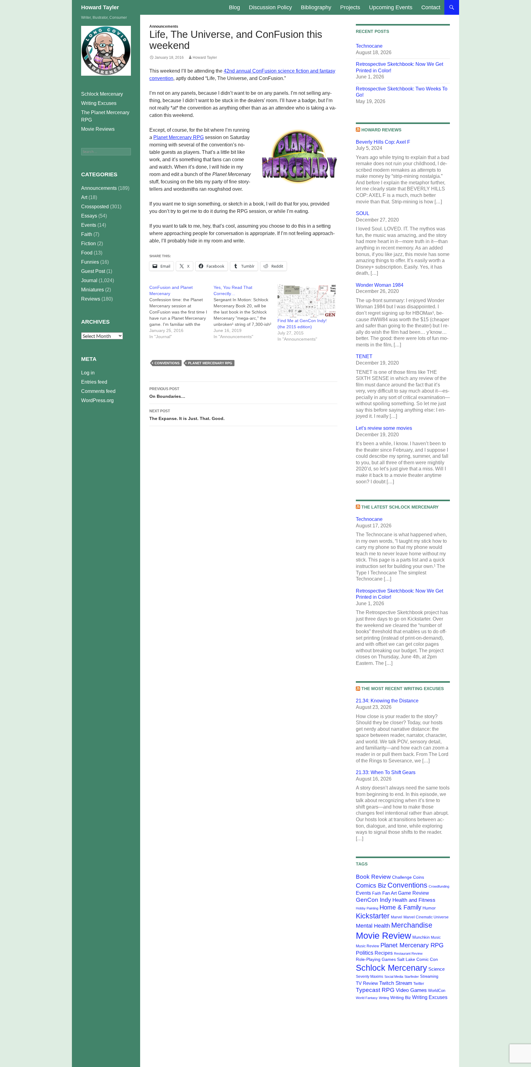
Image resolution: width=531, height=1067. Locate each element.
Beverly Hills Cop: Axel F (383, 142)
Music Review (367, 946)
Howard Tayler (100, 7)
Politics (364, 953)
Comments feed (98, 391)
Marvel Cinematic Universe (426, 917)
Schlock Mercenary (391, 968)
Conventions (167, 363)
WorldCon (436, 990)
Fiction (88, 243)
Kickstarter (373, 916)
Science (436, 969)
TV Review (367, 983)
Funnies (90, 262)
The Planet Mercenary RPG (105, 116)
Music (436, 937)
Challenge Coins (408, 877)
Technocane (369, 46)
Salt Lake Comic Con (417, 959)
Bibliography (316, 7)
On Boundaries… (167, 393)
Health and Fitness (413, 900)
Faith (376, 893)
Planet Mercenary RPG (178, 137)
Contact (430, 7)
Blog (234, 7)
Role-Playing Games (376, 959)
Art (84, 197)
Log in (88, 372)
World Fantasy (367, 998)
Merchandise (411, 925)
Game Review (413, 893)
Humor (429, 907)
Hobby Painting (367, 908)
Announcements (163, 26)
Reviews (90, 299)
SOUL (362, 213)
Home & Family (400, 907)
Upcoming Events (390, 7)
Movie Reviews (98, 129)
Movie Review (383, 935)
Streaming (429, 976)
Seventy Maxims (369, 976)
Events (363, 893)
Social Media (393, 976)
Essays (89, 215)
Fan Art (389, 893)
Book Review (373, 876)
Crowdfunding (439, 886)
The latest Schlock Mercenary (400, 507)
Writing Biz (400, 997)
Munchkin (421, 937)
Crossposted (95, 206)
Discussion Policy (270, 7)
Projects (350, 7)
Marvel (396, 917)
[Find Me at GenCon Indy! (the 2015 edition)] (306, 301)
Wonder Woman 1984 (379, 285)
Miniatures (92, 289)
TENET (364, 356)
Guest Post (93, 271)
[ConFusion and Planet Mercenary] (181, 312)
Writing (384, 998)
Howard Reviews (381, 129)
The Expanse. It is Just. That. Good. (187, 415)
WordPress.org (97, 400)
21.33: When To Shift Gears (385, 772)
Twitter (418, 983)
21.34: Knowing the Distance (387, 700)
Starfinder (411, 976)
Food (86, 252)
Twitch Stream (395, 983)
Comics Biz (371, 885)
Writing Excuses (429, 997)
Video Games (411, 990)
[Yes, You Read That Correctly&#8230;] (246, 312)
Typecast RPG (375, 990)
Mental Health (373, 926)
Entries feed (94, 382)
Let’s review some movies (384, 428)
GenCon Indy (373, 900)
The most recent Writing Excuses (402, 688)
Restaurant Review (408, 953)
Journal (89, 280)
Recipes (384, 953)
